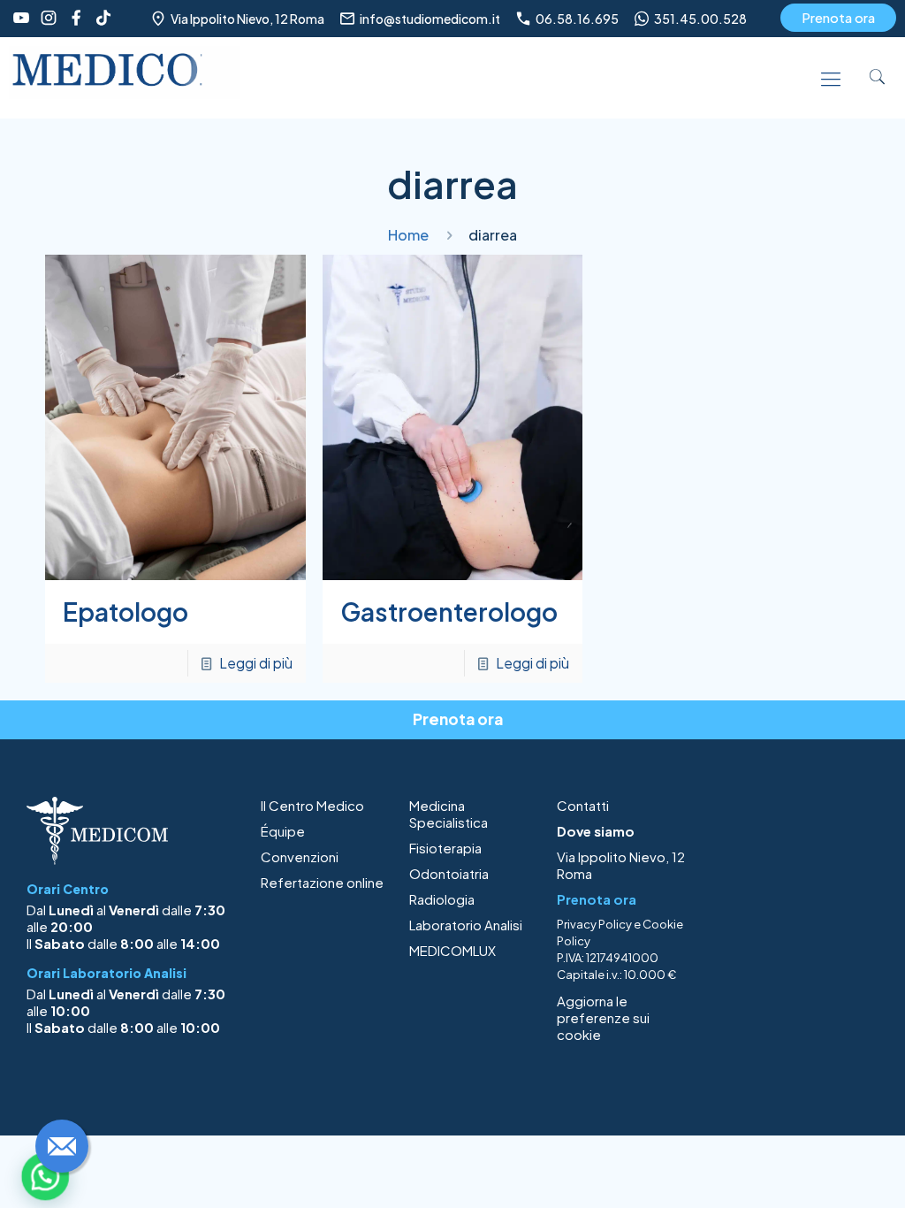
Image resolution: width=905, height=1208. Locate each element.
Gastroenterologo (449, 611)
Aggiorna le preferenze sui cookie (603, 1017)
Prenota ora (838, 17)
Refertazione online (322, 882)
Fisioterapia (445, 847)
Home (408, 235)
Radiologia (442, 899)
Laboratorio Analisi (465, 924)
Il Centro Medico (312, 805)
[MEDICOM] (124, 77)
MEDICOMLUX (452, 950)
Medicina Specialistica (448, 813)
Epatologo (125, 611)
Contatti (583, 805)
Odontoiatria (449, 873)
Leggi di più (256, 663)
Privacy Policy (594, 924)
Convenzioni (299, 856)
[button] (45, 1176)
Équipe (283, 830)
